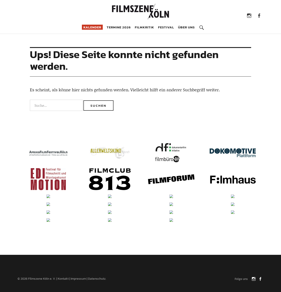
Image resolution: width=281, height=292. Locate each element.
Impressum (78, 278)
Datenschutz (97, 278)
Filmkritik (144, 27)
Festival (166, 27)
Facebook (259, 15)
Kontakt (63, 278)
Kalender (92, 27)
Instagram (249, 15)
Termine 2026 (119, 27)
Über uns (186, 27)
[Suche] (201, 24)
